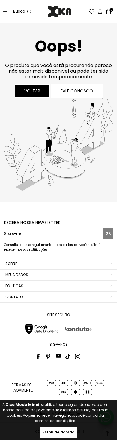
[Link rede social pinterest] (48, 356)
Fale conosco (77, 91)
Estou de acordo (58, 432)
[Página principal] (59, 11)
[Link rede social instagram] (77, 356)
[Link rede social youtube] (58, 356)
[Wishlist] (92, 11)
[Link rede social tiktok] (68, 356)
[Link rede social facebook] (39, 356)
